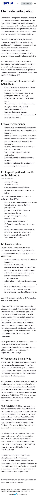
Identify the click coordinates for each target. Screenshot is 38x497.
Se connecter (26, 3)
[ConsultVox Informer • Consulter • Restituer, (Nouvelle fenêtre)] (13, 494)
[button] (18, 3)
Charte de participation (13, 491)
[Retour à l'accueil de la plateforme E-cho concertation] (8, 3)
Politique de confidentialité (18, 489)
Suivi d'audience (25, 491)
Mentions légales (5, 489)
